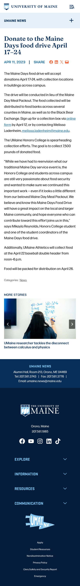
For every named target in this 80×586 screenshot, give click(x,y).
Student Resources (40, 549)
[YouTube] (31, 441)
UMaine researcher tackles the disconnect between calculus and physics (36, 345)
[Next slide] (72, 324)
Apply (40, 542)
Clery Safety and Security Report (40, 569)
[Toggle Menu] (72, 7)
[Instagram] (40, 441)
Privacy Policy (40, 562)
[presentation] (40, 319)
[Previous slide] (8, 324)
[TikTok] (58, 441)
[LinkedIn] (49, 441)
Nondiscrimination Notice (40, 555)
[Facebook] (22, 441)
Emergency (40, 576)
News (23, 280)
